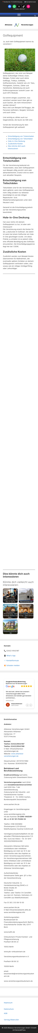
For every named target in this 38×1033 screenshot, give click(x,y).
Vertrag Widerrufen (11, 1020)
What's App (10, 656)
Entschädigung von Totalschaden (21, 136)
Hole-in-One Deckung (16, 141)
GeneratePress (20, 1030)
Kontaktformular (31, 2)
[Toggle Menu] (19, 15)
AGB (5, 1013)
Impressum (8, 1003)
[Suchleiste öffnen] (35, 16)
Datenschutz (9, 1009)
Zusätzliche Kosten (15, 144)
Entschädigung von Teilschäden (20, 139)
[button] (30, 705)
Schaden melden (13, 665)
